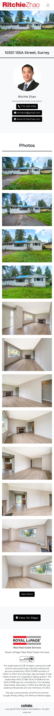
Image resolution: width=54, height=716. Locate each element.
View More (27, 594)
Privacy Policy (17, 695)
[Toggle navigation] (48, 5)
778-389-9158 (28, 106)
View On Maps (28, 617)
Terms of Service (37, 695)
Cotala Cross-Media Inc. (31, 709)
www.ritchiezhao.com (28, 119)
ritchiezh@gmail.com (28, 112)
